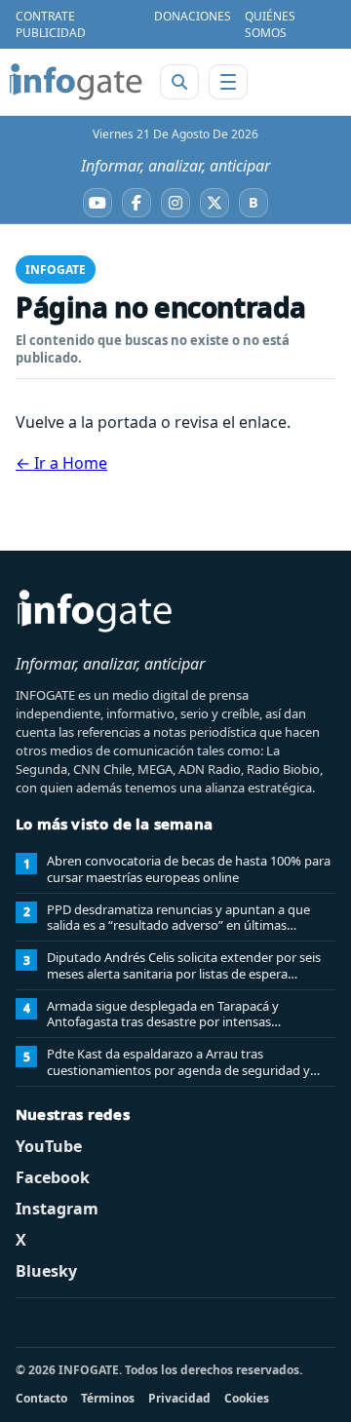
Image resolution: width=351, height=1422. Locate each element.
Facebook (53, 1177)
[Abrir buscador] (179, 81)
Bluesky (46, 1271)
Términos (108, 1398)
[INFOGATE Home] (76, 81)
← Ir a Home (61, 463)
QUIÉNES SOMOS (270, 24)
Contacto (41, 1398)
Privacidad (179, 1398)
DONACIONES (192, 16)
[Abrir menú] (228, 81)
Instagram (57, 1208)
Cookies (246, 1398)
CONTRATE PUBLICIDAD (51, 24)
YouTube (49, 1146)
